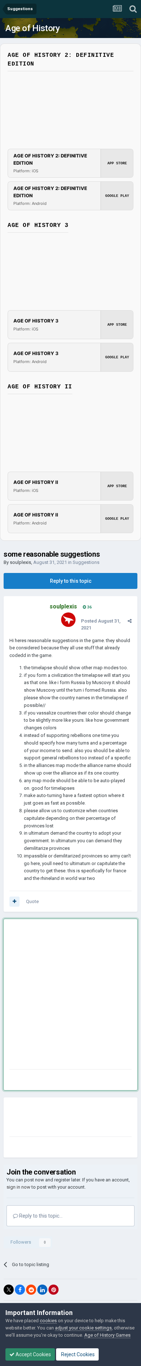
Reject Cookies (77, 1354)
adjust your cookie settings (83, 1328)
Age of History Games (107, 1335)
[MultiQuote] (14, 902)
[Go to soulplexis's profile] (68, 619)
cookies (48, 1320)
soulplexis (20, 562)
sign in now (18, 1187)
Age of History (32, 28)
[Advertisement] (70, 995)
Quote (32, 901)
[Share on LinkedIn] (42, 1290)
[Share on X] (9, 1290)
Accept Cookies (32, 1354)
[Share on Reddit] (31, 1290)
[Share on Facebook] (20, 1290)
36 (88, 607)
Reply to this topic (70, 581)
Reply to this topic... (40, 1216)
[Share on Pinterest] (53, 1290)
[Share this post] (130, 621)
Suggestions (86, 562)
